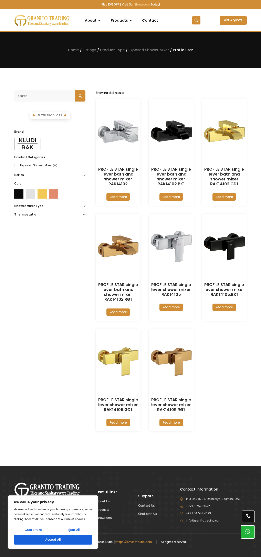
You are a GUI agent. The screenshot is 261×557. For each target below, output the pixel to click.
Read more (118, 197)
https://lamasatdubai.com (133, 542)
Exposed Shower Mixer (149, 49)
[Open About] (99, 20)
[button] (196, 20)
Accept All (53, 539)
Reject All (73, 530)
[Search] (80, 96)
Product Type (112, 49)
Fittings (89, 49)
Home (73, 49)
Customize (33, 530)
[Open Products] (131, 20)
